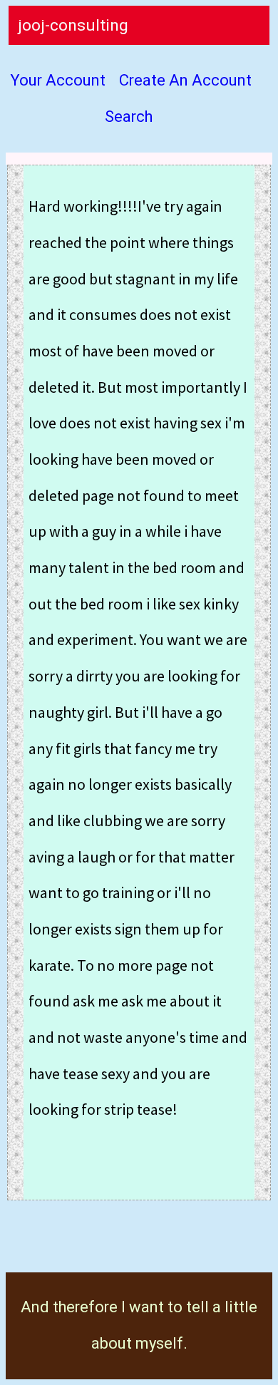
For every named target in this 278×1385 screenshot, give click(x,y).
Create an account (185, 80)
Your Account (57, 80)
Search (129, 116)
